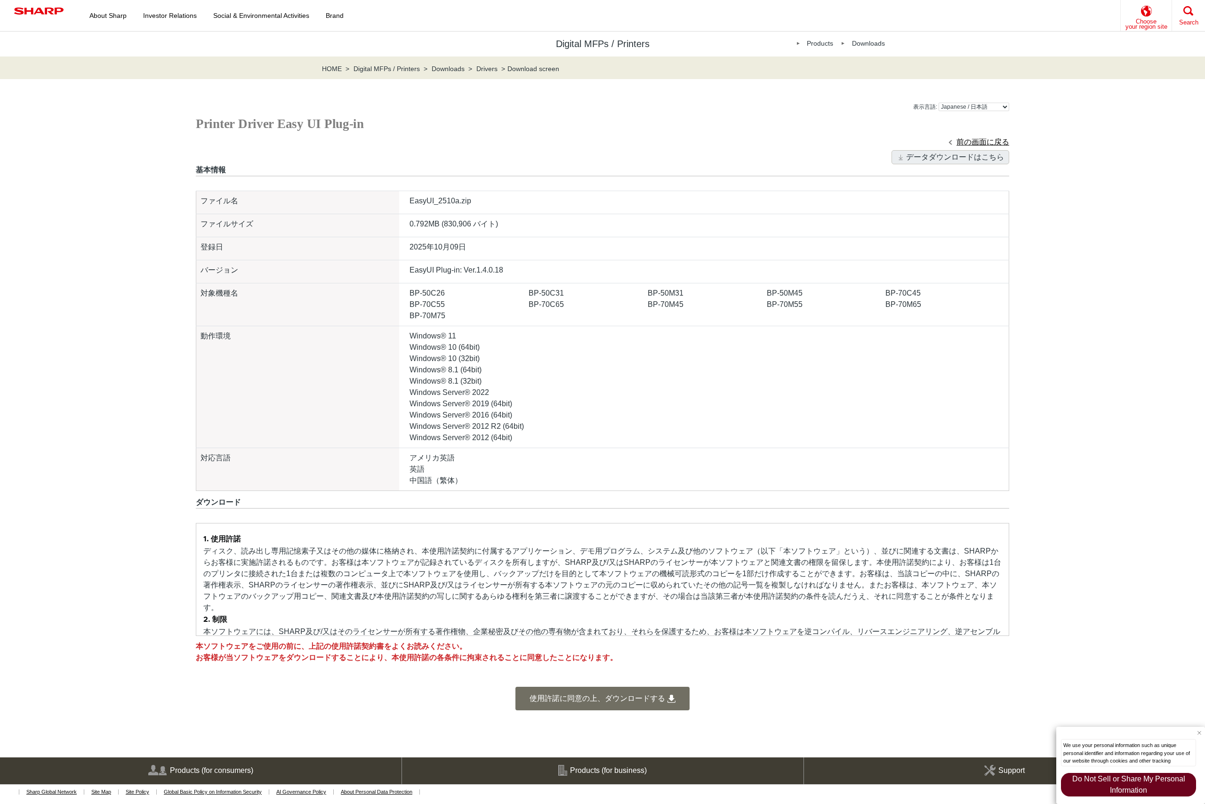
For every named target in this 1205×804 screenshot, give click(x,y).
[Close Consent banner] (1199, 733)
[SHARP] (39, 11)
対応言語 (216, 458)
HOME (332, 68)
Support (1011, 770)
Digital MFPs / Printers (386, 68)
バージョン (219, 270)
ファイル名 (219, 201)
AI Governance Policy (301, 792)
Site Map (101, 792)
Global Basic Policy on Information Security (213, 792)
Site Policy (137, 792)
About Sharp (108, 15)
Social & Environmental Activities (261, 15)
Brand (335, 15)
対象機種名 (219, 293)
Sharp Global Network (51, 792)
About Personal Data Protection (376, 792)
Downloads (868, 43)
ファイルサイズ (227, 224)
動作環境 (216, 336)
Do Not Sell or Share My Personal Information (1128, 784)
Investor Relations (170, 15)
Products (820, 43)
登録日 (212, 247)
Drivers (487, 68)
